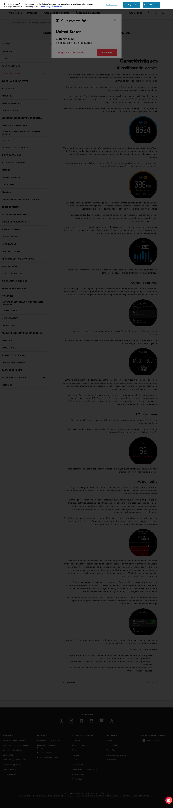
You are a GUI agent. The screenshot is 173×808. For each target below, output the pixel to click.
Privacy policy (56, 6)
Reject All (132, 5)
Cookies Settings (112, 5)
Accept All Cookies (151, 5)
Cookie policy (45, 6)
